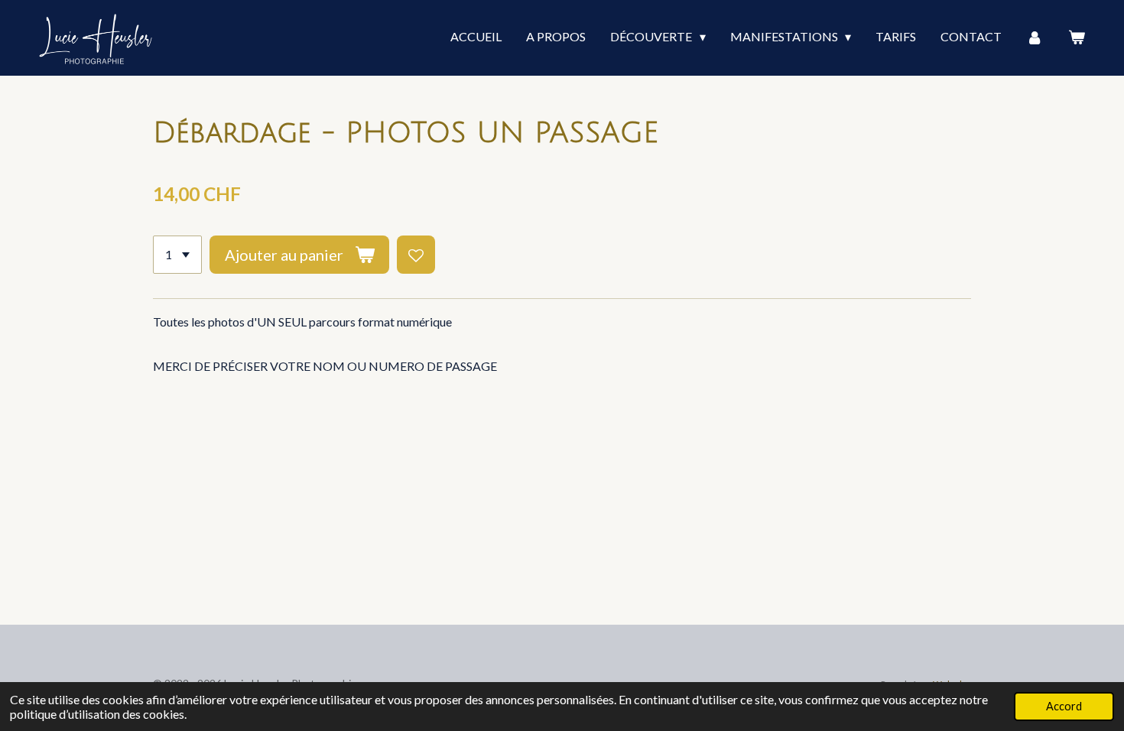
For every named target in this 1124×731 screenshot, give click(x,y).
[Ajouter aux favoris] (416, 255)
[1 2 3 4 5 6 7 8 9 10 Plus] (177, 255)
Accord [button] (1064, 706)
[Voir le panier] (1076, 37)
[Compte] (1034, 37)
